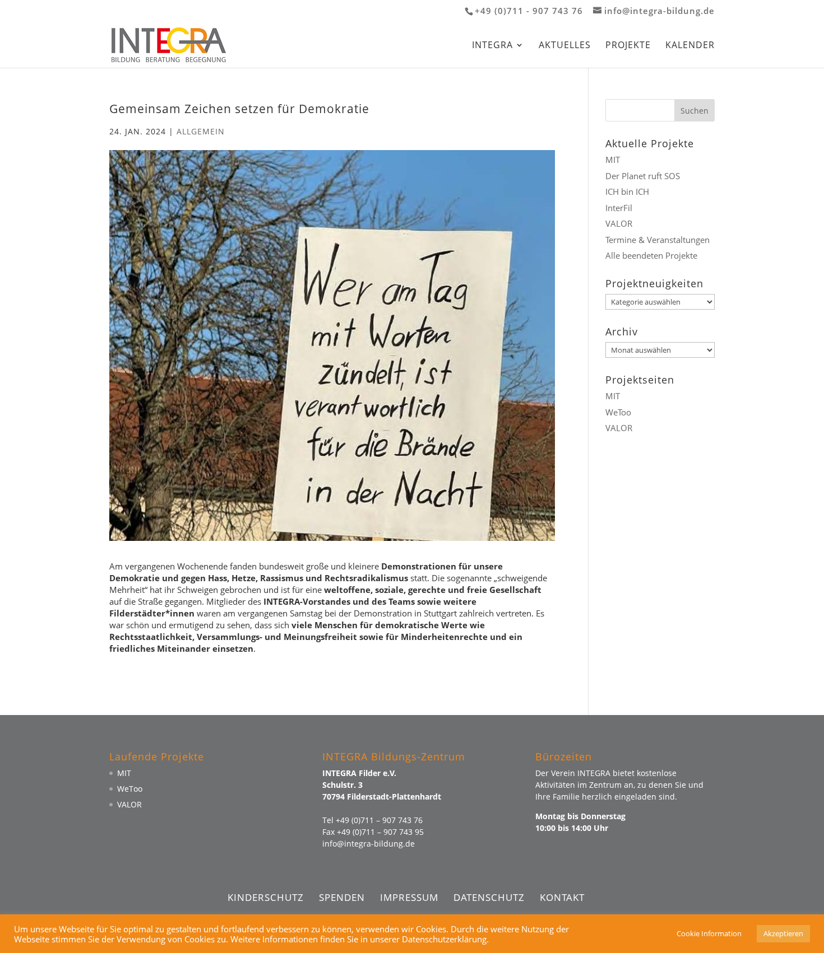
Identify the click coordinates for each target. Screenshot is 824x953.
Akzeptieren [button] (783, 933)
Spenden (342, 897)
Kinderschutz (266, 897)
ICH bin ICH (627, 191)
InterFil (618, 207)
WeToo (618, 412)
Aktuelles (565, 46)
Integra (492, 46)
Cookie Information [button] (709, 933)
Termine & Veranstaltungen (657, 239)
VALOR (618, 223)
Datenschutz (489, 897)
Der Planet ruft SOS (642, 175)
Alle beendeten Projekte (651, 255)
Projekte (628, 46)
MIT (612, 159)
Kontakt (562, 897)
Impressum (409, 897)
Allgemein (201, 131)
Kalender (690, 46)
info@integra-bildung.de (368, 843)
